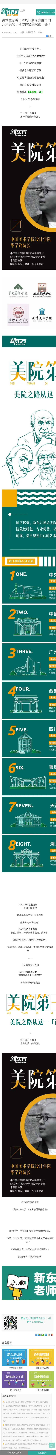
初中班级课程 (15, 1390)
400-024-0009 (48, 12)
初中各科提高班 (42, 1368)
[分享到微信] (42, 1335)
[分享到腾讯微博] (46, 1335)
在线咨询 (52, 1444)
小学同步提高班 (42, 1390)
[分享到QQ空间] (39, 1335)
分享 (49, 36)
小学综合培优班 (15, 1368)
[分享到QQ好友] (49, 1335)
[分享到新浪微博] (52, 1335)
